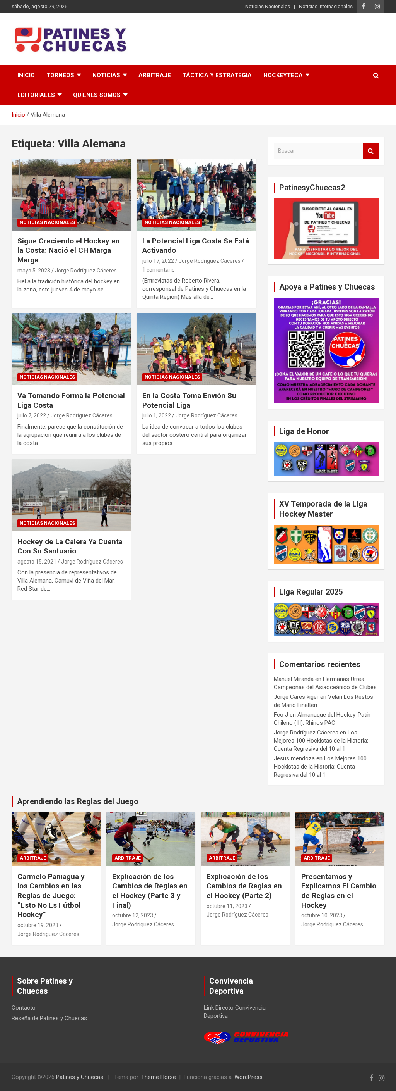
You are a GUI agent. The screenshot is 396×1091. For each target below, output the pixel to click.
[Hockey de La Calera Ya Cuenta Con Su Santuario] (71, 495)
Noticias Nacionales (267, 6)
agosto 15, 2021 (36, 561)
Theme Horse (158, 1077)
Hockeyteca (283, 75)
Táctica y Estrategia (217, 75)
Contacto (24, 1007)
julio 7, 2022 (31, 415)
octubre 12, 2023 (132, 915)
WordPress (248, 1077)
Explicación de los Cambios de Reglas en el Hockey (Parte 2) (244, 886)
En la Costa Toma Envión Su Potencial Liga (189, 400)
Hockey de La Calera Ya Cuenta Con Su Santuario (70, 546)
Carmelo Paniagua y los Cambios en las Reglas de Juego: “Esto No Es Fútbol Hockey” (51, 895)
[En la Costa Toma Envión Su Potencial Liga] (196, 349)
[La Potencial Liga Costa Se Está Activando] (196, 195)
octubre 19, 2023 (37, 925)
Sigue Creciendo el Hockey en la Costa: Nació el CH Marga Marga (68, 250)
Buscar (371, 151)
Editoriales (36, 94)
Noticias (106, 75)
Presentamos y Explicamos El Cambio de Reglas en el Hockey (338, 891)
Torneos (60, 75)
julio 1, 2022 (156, 415)
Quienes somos (97, 94)
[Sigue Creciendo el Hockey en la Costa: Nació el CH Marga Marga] (71, 195)
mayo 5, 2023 (33, 270)
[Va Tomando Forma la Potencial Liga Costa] (71, 349)
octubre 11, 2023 (227, 906)
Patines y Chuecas (79, 1077)
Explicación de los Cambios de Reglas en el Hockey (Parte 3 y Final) (150, 891)
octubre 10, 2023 (321, 915)
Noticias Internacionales (326, 6)
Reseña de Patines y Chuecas (49, 1018)
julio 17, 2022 (158, 261)
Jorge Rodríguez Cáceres (86, 270)
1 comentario (158, 270)
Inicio (26, 75)
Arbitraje (154, 75)
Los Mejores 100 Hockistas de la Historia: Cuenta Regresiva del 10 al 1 (321, 740)
